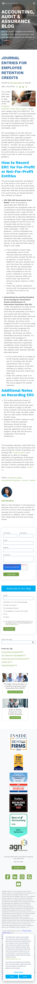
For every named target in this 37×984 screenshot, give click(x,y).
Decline (25, 976)
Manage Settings (18, 972)
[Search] (33, 642)
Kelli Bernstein (16, 83)
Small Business (9, 665)
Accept (12, 976)
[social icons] (7, 876)
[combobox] (18, 642)
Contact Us (18, 868)
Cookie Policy (6, 932)
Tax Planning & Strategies (13, 655)
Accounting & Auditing (15, 477)
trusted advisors (19, 453)
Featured (32, 480)
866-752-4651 (18, 861)
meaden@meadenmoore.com (13, 959)
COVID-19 (25, 480)
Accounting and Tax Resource (10, 480)
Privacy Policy (26, 931)
